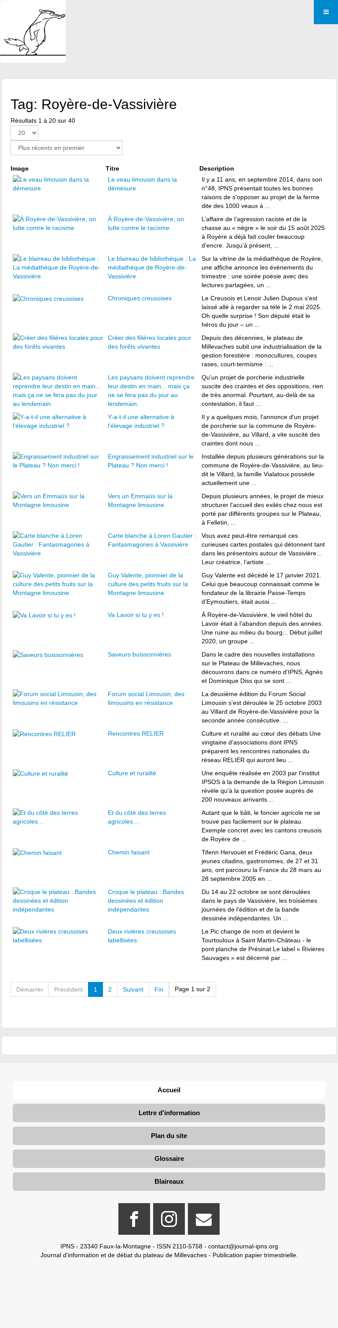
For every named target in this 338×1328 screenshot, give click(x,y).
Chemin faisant (129, 852)
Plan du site (169, 1135)
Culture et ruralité (132, 773)
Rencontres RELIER (136, 733)
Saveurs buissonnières (139, 654)
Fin (158, 989)
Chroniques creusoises (140, 298)
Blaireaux (169, 1181)
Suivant (133, 989)
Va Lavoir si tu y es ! (136, 614)
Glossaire (169, 1158)
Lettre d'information (169, 1112)
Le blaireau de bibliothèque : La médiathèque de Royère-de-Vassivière (152, 267)
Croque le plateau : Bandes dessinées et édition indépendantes (146, 900)
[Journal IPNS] (33, 12)
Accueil (169, 1090)
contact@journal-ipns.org (243, 1246)
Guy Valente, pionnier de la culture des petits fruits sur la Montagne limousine (148, 584)
